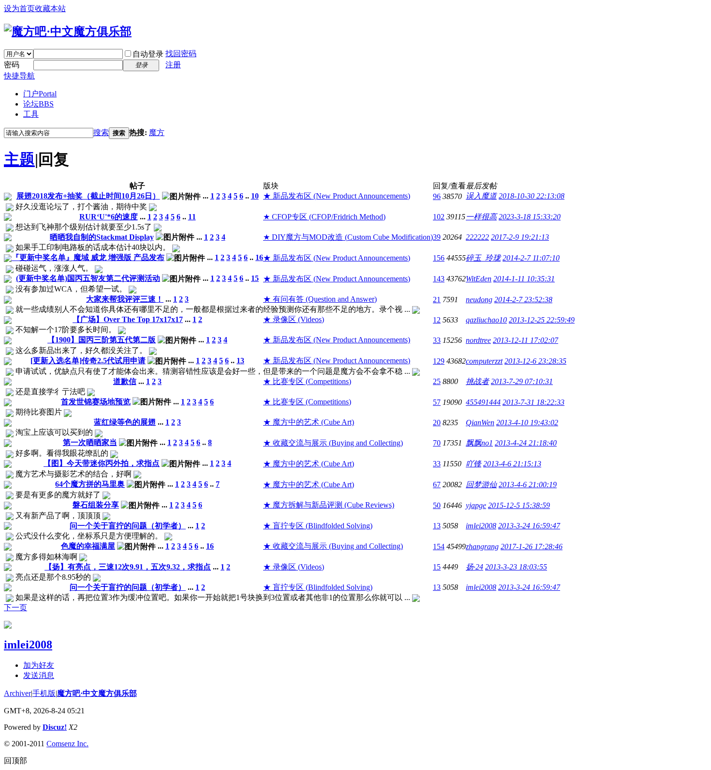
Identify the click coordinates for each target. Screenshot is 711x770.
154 (438, 546)
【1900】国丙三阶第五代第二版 (101, 340)
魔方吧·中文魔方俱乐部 (97, 693)
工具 (31, 114)
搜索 (101, 132)
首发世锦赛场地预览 (96, 402)
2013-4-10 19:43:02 (527, 422)
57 (437, 402)
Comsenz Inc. (67, 743)
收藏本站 (50, 8)
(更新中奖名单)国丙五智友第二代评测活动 (88, 278)
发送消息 (38, 675)
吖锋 (473, 464)
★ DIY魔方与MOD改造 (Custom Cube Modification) (348, 237)
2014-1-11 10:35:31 (524, 279)
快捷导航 (19, 76)
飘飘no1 (479, 443)
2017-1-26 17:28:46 (532, 546)
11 (192, 217)
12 (437, 320)
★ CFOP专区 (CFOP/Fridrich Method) (324, 217)
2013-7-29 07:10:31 (522, 381)
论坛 (38, 104)
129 (438, 361)
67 (437, 484)
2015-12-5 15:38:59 (519, 505)
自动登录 (148, 54)
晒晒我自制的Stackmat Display (102, 237)
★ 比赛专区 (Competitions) (307, 381)
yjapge (476, 505)
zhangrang (482, 546)
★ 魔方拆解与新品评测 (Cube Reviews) (328, 505)
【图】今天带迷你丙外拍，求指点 (102, 463)
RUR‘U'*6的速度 (108, 217)
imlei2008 (481, 526)
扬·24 (474, 567)
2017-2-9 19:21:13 (520, 237)
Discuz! (55, 727)
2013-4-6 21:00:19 (528, 484)
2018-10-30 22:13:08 (531, 196)
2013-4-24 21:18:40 (526, 443)
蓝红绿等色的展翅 (125, 422)
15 (255, 278)
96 (437, 196)
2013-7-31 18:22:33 (533, 402)
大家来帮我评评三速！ (124, 299)
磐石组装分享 (96, 505)
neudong (479, 299)
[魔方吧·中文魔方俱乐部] (68, 31)
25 (437, 381)
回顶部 (15, 760)
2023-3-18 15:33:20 (530, 217)
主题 (19, 159)
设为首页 (19, 8)
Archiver (17, 693)
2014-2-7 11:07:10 (531, 258)
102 (438, 217)
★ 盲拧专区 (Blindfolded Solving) (317, 526)
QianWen (480, 422)
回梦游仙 (481, 484)
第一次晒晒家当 (90, 442)
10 (255, 196)
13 (240, 360)
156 (438, 258)
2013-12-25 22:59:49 (542, 320)
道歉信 (124, 381)
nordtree (478, 340)
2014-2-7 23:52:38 (523, 299)
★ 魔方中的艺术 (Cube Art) (308, 422)
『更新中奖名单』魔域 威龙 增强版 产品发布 (88, 257)
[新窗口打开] (8, 198)
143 (438, 279)
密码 (11, 65)
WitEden (478, 279)
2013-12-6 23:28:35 (535, 361)
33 (437, 340)
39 (437, 237)
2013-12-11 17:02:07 (525, 340)
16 (259, 257)
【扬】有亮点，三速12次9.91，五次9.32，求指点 (127, 567)
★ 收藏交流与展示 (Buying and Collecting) (333, 443)
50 (437, 505)
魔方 (156, 132)
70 (437, 443)
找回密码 (180, 53)
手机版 (44, 693)
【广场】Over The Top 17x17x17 (128, 319)
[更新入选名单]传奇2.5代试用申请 (88, 360)
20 (437, 422)
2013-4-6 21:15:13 (512, 464)
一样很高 (481, 217)
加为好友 (38, 665)
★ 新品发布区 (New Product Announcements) (336, 196)
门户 (40, 94)
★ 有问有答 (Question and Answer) (320, 299)
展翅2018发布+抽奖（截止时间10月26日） (88, 196)
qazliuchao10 (486, 320)
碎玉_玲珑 (483, 258)
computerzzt (484, 361)
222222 (477, 237)
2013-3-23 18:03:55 (516, 567)
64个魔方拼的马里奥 (90, 484)
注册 (173, 65)
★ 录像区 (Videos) (293, 319)
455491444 (483, 402)
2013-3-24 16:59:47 (529, 526)
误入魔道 (481, 196)
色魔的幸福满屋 (88, 546)
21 (437, 299)
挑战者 (477, 381)
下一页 (15, 607)
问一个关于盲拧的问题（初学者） (128, 526)
